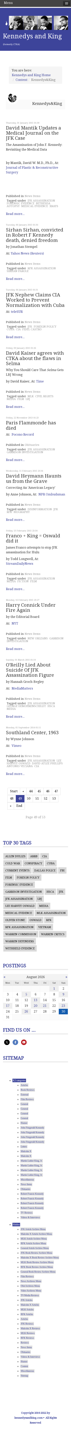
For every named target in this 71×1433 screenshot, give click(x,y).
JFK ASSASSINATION (41, 200)
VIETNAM (44, 927)
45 (39, 791)
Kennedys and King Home (31, 75)
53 (54, 798)
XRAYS (54, 206)
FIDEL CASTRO (32, 329)
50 (28, 798)
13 (35, 1000)
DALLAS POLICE (44, 870)
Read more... (15, 214)
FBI (62, 870)
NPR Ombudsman (51, 494)
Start (14, 791)
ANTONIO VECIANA (20, 766)
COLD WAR (12, 863)
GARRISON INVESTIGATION (25, 452)
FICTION (23, 581)
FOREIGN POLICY (45, 326)
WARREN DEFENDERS (19, 941)
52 (45, 798)
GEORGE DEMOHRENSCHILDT (26, 706)
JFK (30, 326)
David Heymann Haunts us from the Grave (33, 478)
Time (40, 381)
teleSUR (17, 312)
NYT (15, 623)
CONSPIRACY (33, 863)
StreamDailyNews (19, 564)
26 (26, 1011)
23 (63, 1006)
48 (11, 798)
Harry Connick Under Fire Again (31, 607)
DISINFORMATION (40, 509)
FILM (20, 399)
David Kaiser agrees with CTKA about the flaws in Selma (35, 358)
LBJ (28, 399)
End (19, 806)
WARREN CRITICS (52, 934)
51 (37, 798)
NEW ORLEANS (38, 638)
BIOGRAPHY (22, 512)
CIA (18, 329)
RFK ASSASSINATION (42, 268)
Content (21, 80)
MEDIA (11, 399)
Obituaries (32, 444)
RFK (9, 512)
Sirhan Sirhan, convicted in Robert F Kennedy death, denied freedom (34, 235)
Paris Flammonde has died (31, 425)
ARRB (33, 856)
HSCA (51, 706)
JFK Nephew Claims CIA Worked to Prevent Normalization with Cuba (35, 300)
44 (31, 791)
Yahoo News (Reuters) (27, 253)
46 (48, 791)
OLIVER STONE (15, 920)
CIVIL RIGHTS (44, 396)
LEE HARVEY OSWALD (20, 905)
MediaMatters (22, 688)
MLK (31, 396)
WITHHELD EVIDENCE (20, 948)
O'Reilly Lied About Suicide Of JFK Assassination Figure (30, 670)
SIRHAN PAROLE (18, 271)
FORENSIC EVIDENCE (20, 203)
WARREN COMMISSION (20, 934)
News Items (32, 196)
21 (45, 1006)
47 (56, 791)
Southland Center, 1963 (32, 732)
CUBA (10, 329)
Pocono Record (23, 434)
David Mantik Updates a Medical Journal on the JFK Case (33, 133)
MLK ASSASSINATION (51, 913)
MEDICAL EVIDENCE (34, 206)
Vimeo (16, 746)
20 (35, 1006)
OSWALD (35, 920)
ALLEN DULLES (15, 856)
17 (7, 1006)
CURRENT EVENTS (17, 870)
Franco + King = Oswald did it (33, 538)
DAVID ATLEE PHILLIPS (47, 763)
